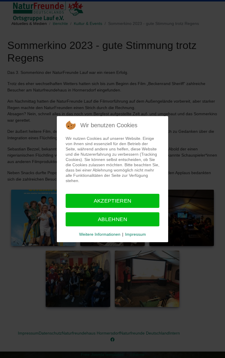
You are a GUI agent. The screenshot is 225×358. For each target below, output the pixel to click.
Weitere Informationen (99, 234)
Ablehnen (112, 219)
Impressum (135, 234)
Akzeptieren (113, 201)
